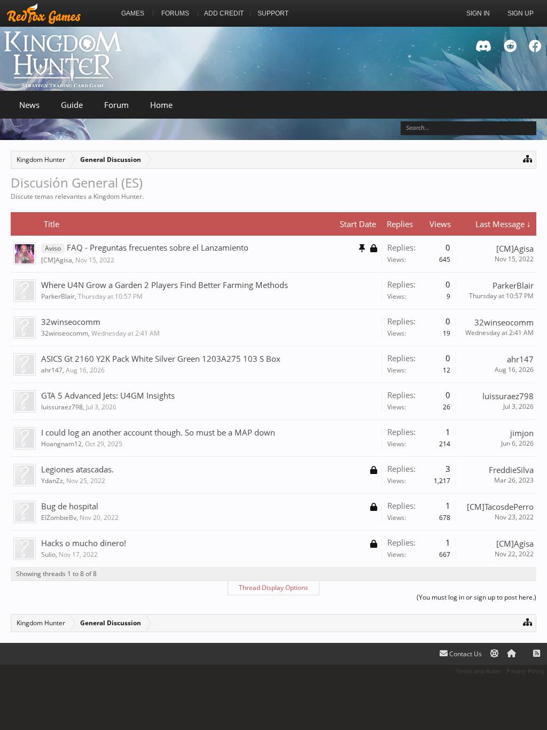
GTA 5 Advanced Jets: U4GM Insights (108, 395)
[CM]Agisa (56, 260)
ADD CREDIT (224, 13)
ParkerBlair (58, 296)
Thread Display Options (273, 587)
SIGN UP (520, 13)
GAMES (132, 13)
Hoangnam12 (61, 443)
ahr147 (51, 370)
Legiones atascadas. (77, 469)
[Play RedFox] (43, 13)
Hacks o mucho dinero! (83, 543)
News (29, 104)
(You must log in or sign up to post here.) (476, 597)
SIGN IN (478, 13)
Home (161, 104)
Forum (116, 104)
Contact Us (465, 653)
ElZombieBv (58, 517)
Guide (72, 104)
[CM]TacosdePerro (500, 506)
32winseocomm (70, 321)
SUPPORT (272, 13)
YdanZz (52, 480)
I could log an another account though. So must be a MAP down (158, 432)
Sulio (48, 554)
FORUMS (175, 13)
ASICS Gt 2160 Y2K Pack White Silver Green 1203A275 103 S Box (160, 358)
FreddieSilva (511, 469)
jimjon (522, 433)
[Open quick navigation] (527, 158)
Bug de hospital (69, 506)
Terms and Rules (478, 671)
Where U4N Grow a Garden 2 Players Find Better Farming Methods (164, 284)
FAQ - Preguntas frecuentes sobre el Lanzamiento (157, 247)
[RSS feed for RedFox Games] (536, 654)
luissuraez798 (62, 406)
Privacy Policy (525, 671)
